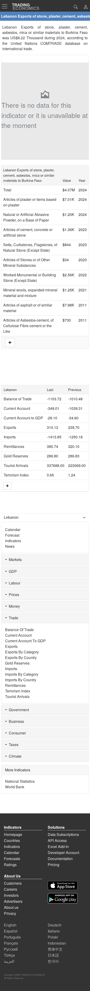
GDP (12, 571)
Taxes (12, 744)
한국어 (53, 961)
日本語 (53, 955)
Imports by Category (21, 674)
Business (15, 721)
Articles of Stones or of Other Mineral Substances (26, 262)
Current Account (17, 408)
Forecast (12, 535)
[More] (7, 485)
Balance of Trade (18, 398)
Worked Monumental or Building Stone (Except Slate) (29, 277)
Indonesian (57, 943)
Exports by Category (22, 652)
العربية (9, 961)
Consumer (16, 733)
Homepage (13, 834)
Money (13, 606)
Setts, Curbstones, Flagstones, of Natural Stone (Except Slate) (30, 247)
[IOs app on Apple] (63, 885)
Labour (13, 583)
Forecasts (12, 858)
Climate (14, 756)
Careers (10, 889)
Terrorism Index (16, 475)
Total (7, 189)
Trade (12, 617)
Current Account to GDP (23, 418)
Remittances (14, 446)
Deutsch (54, 925)
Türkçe (9, 955)
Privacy (10, 913)
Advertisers (13, 901)
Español (11, 931)
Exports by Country (21, 657)
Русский (11, 949)
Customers (13, 883)
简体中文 (55, 949)
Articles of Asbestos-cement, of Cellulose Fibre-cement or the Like (28, 325)
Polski (53, 937)
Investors (11, 895)
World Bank (14, 786)
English (10, 925)
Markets (14, 559)
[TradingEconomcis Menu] (6, 6)
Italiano (54, 931)
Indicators (13, 540)
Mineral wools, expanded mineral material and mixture (30, 292)
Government (18, 709)
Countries (12, 840)
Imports (10, 437)
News (10, 546)
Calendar (12, 529)
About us (11, 907)
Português (12, 937)
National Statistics (20, 781)
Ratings (10, 864)
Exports (10, 427)
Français (11, 943)
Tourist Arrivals (16, 465)
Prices (13, 594)
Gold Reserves (16, 456)
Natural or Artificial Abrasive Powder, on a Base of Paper (26, 217)
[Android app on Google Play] (63, 898)
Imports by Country (20, 679)
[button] (85, 7)
